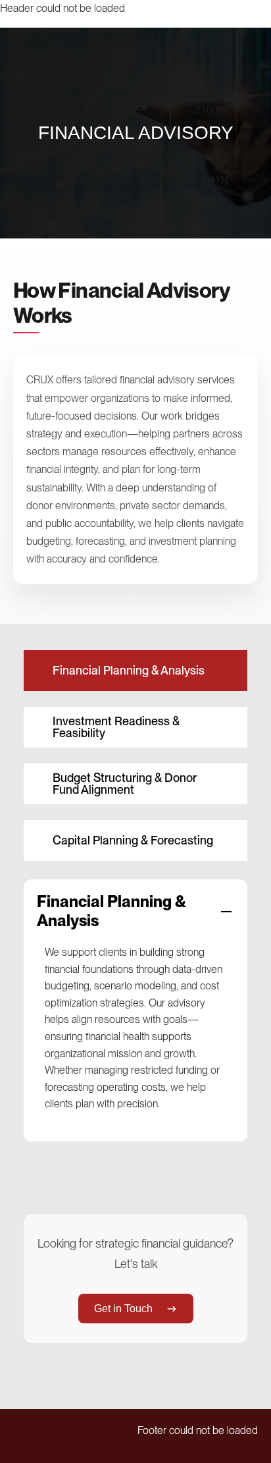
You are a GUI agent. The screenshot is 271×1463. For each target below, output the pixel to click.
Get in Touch (123, 1308)
